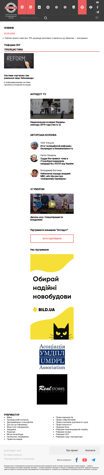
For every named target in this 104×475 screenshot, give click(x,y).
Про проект (72, 450)
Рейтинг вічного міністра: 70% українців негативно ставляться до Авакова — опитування (46, 38)
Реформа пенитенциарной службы (72, 429)
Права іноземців (14, 439)
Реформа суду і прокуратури (69, 437)
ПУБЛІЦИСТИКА (13, 49)
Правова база (62, 427)
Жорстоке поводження (18, 427)
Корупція (11, 432)
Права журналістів (64, 417)
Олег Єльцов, (47, 142)
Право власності (64, 424)
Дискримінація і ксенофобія (20, 422)
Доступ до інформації (17, 424)
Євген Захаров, (48, 155)
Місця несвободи (15, 434)
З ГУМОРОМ (37, 189)
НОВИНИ (9, 27)
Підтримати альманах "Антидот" (49, 230)
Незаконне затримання (18, 437)
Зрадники (11, 429)
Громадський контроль (18, 420)
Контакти (90, 450)
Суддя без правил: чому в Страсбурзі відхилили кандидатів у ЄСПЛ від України (57, 161)
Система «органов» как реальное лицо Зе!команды (19, 76)
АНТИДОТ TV (38, 94)
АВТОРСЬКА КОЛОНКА (43, 135)
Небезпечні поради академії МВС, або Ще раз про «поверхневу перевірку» (55, 176)
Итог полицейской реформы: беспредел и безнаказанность (56, 147)
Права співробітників (66, 420)
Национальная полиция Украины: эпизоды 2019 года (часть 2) (47, 123)
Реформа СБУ (62, 434)
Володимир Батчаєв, (51, 170)
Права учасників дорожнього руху (72, 422)
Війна (9, 417)
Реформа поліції (63, 432)
